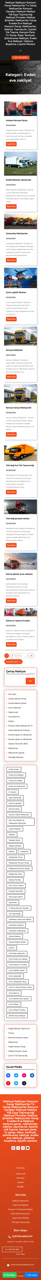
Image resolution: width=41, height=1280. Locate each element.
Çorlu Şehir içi (14, 993)
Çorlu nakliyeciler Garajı (17, 982)
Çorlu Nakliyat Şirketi (17, 970)
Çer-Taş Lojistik (20, 57)
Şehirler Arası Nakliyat (17, 1016)
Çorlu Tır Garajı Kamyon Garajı (20, 987)
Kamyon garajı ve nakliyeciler (20, 735)
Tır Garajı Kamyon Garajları (19, 908)
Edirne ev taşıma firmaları (18, 620)
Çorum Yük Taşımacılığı (17, 1056)
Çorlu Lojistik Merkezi (16, 292)
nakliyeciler (24, 851)
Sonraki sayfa (13, 661)
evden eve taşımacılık (17, 786)
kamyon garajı (14, 809)
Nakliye (11, 851)
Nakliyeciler (13, 748)
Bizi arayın (32, 1275)
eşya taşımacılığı (15, 798)
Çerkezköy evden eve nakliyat (20, 919)
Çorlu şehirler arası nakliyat (19, 999)
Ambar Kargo (14, 769)
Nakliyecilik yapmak (16, 753)
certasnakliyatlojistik (18, 1265)
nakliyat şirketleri (15, 846)
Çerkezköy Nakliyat (16, 925)
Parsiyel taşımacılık (16, 891)
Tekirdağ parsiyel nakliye (17, 518)
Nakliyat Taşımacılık (20, 1201)
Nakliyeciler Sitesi (15, 874)
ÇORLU (12, 948)
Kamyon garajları (15, 803)
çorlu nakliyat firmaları (17, 1010)
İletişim (11, 721)
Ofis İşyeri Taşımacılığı (20, 1222)
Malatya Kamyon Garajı (17, 1051)
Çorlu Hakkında (14, 708)
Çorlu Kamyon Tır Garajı (18, 965)
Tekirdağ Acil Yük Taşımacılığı (20, 465)
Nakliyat (12, 835)
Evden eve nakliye (15, 781)
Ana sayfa (12, 694)
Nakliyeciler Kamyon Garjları (19, 868)
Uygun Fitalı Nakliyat (20, 1218)
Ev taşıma (12, 792)
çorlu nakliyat (14, 1004)
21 (31, 655)
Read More (11, 144)
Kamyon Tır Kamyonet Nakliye (20, 1209)
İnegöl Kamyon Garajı (17, 1047)
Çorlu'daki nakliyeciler (17, 953)
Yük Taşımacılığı (14, 914)
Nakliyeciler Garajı (15, 857)
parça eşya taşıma (16, 897)
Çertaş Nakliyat (15, 936)
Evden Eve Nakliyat (16, 775)
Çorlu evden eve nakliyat (18, 959)
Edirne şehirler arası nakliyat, (19, 574)
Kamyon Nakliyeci (14, 350)
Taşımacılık (13, 902)
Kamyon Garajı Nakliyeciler (18, 407)
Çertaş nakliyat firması (17, 699)
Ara (30, 681)
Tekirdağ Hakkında (15, 757)
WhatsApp (10, 1275)
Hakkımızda (13, 712)
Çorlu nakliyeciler (15, 976)
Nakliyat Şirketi (14, 840)
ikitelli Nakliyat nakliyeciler (18, 180)
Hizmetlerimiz (14, 717)
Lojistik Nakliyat (15, 829)
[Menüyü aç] (20, 50)
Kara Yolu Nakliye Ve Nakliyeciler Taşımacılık (17, 821)
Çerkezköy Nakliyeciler (17, 233)
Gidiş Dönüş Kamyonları (20, 1214)
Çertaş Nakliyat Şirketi (17, 703)
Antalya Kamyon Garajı (16, 120)
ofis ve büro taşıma (16, 885)
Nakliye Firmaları (15, 880)
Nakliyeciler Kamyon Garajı (19, 863)
